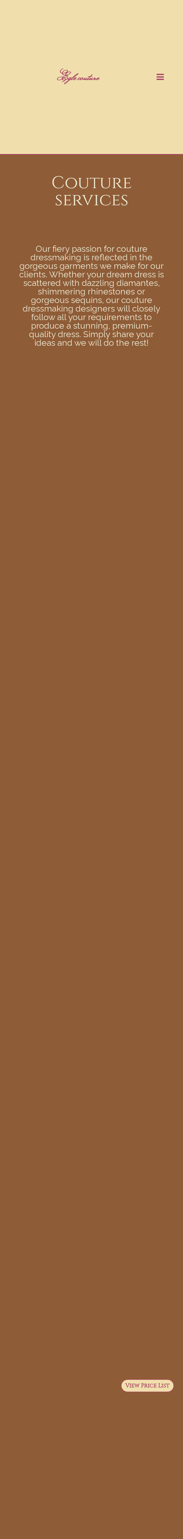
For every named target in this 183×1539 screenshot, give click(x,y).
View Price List (147, 1386)
